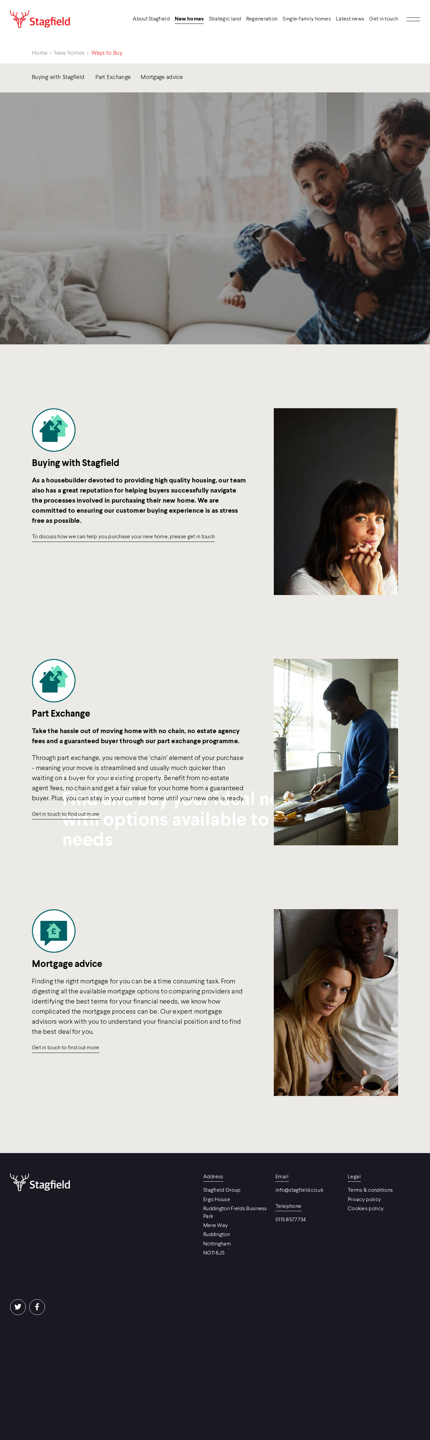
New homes (189, 19)
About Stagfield (151, 19)
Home (39, 53)
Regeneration (262, 19)
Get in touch (383, 19)
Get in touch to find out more (65, 814)
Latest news (350, 19)
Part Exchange (113, 77)
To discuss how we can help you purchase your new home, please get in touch (123, 537)
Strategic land (225, 19)
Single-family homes (307, 19)
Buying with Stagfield (58, 77)
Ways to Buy (106, 53)
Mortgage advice (162, 77)
